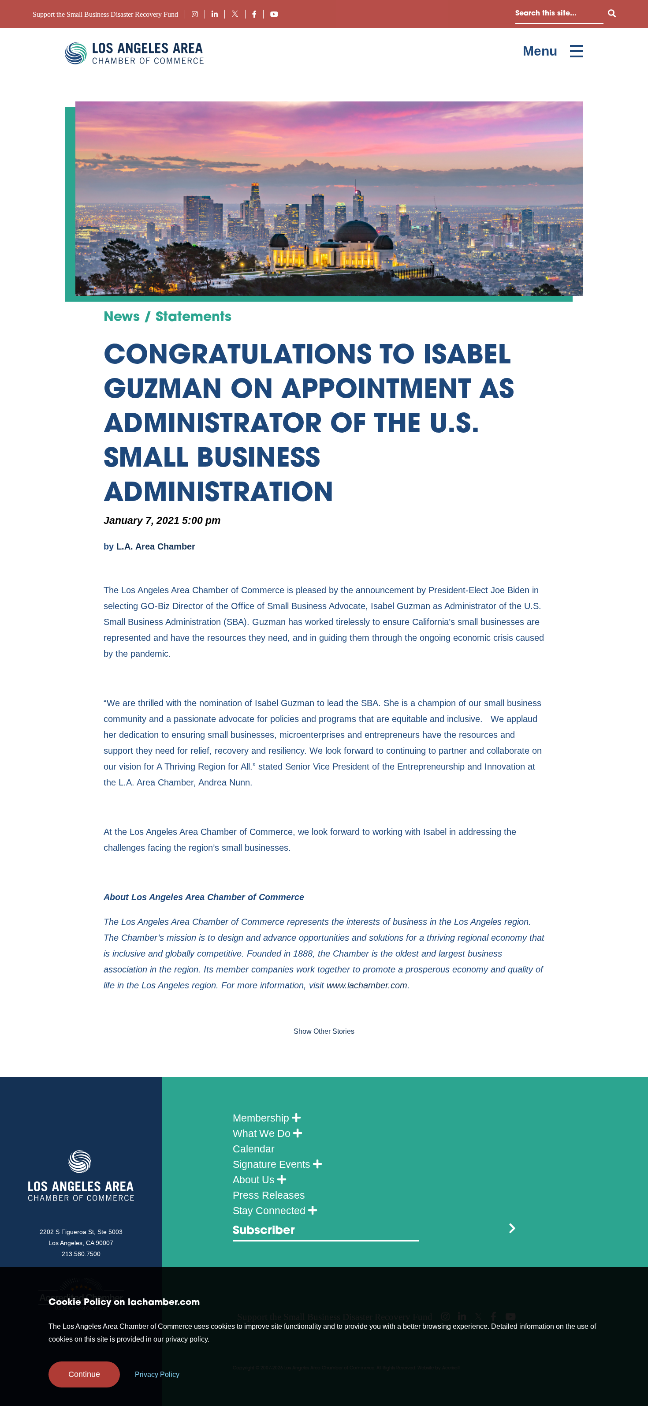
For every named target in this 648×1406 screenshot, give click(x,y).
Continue (84, 1374)
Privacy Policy (157, 1374)
